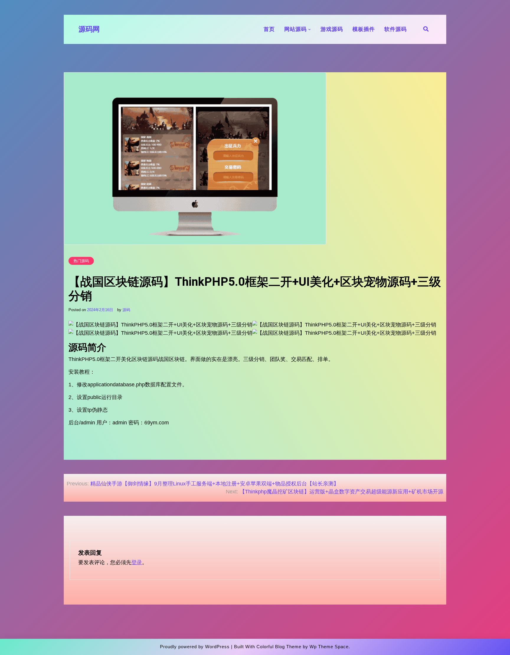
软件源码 (395, 29)
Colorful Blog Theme (278, 646)
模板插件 (363, 29)
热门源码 (81, 261)
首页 (269, 29)
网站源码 (295, 29)
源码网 (89, 29)
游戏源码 (332, 29)
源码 (126, 310)
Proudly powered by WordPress (195, 646)
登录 (136, 562)
